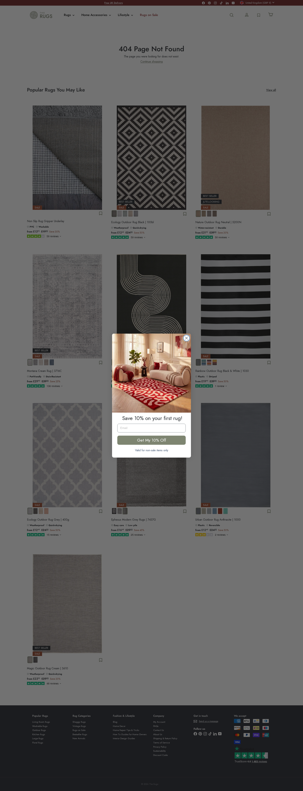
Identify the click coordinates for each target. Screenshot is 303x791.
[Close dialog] (186, 338)
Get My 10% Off (151, 440)
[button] (151, 373)
